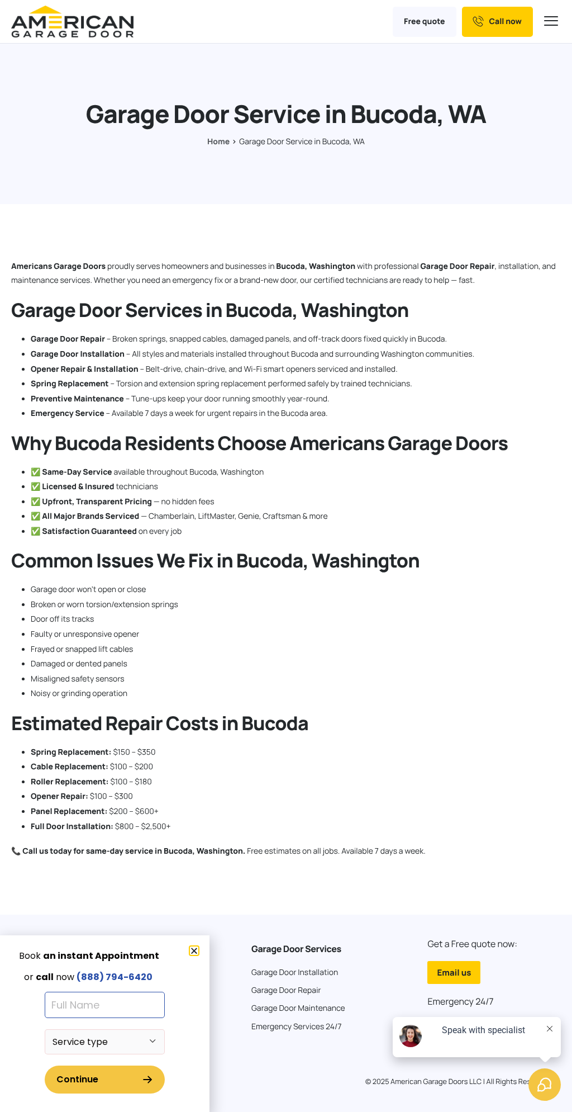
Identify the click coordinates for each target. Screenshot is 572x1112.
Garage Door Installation (78, 354)
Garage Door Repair (457, 266)
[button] (194, 951)
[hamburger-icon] (552, 21)
